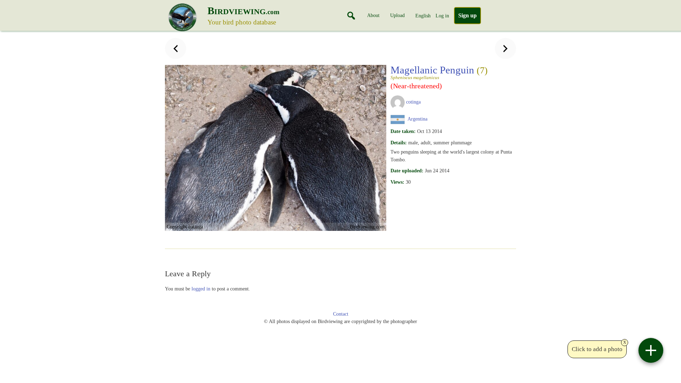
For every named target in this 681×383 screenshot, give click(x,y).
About (373, 15)
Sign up (467, 15)
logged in (201, 289)
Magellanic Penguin (439, 72)
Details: (399, 142)
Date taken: (403, 131)
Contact (340, 314)
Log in (442, 15)
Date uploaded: (407, 170)
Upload (397, 15)
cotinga (413, 102)
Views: (397, 182)
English (423, 15)
